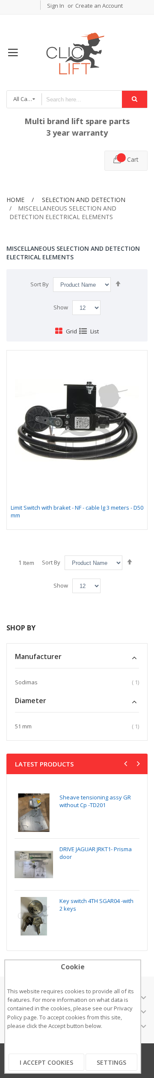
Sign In (55, 5)
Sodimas (26, 682)
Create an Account (99, 5)
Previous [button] (126, 764)
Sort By (39, 284)
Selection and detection (82, 200)
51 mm (23, 726)
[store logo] (77, 52)
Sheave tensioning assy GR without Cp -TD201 (95, 801)
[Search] (134, 99)
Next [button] (137, 764)
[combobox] (81, 99)
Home (15, 200)
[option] (77, 864)
